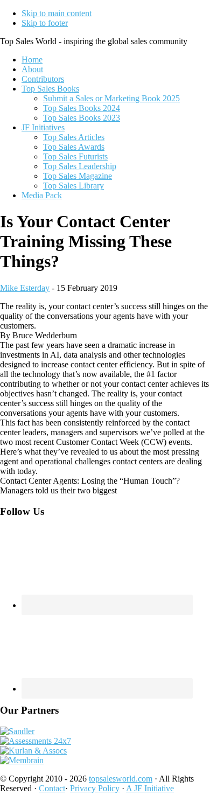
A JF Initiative (150, 788)
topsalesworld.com (120, 778)
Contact (52, 788)
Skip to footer (45, 22)
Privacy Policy (95, 788)
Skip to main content (57, 13)
